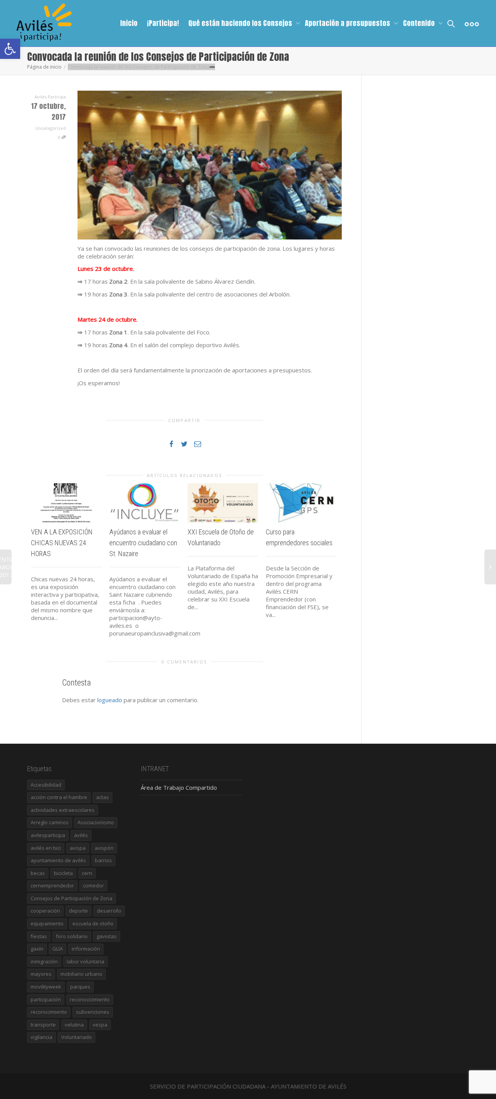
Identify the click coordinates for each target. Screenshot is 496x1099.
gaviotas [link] (106, 936)
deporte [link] (78, 910)
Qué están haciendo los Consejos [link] (241, 23)
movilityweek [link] (46, 986)
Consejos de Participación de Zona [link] (71, 898)
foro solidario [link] (72, 936)
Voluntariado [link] (76, 1037)
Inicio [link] (129, 23)
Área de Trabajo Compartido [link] (179, 787)
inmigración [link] (44, 961)
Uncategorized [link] (50, 128)
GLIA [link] (57, 948)
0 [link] (60, 137)
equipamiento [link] (47, 923)
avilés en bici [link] (46, 847)
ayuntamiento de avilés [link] (58, 860)
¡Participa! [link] (163, 23)
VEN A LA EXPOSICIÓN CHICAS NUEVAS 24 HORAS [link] (62, 543)
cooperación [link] (45, 910)
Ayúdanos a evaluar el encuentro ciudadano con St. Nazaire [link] (143, 543)
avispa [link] (78, 847)
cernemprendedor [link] (52, 885)
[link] (10, 49)
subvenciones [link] (92, 1011)
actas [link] (102, 797)
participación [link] (46, 999)
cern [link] (87, 873)
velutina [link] (74, 1024)
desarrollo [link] (109, 910)
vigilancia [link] (41, 1037)
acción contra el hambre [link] (59, 797)
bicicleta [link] (63, 873)
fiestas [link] (39, 936)
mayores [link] (41, 973)
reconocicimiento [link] (90, 999)
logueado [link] (109, 700)
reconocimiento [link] (49, 1011)
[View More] (472, 23)
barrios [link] (103, 860)
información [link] (86, 948)
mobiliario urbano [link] (81, 973)
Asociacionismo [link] (96, 822)
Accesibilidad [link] (46, 784)
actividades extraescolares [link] (63, 809)
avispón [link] (104, 847)
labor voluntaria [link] (85, 961)
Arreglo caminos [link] (50, 822)
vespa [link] (100, 1024)
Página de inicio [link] (44, 67)
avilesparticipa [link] (48, 835)
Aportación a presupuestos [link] (348, 23)
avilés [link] (81, 835)
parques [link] (80, 986)
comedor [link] (93, 885)
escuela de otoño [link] (93, 923)
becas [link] (38, 873)
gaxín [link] (37, 948)
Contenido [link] (419, 23)
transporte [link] (43, 1024)
